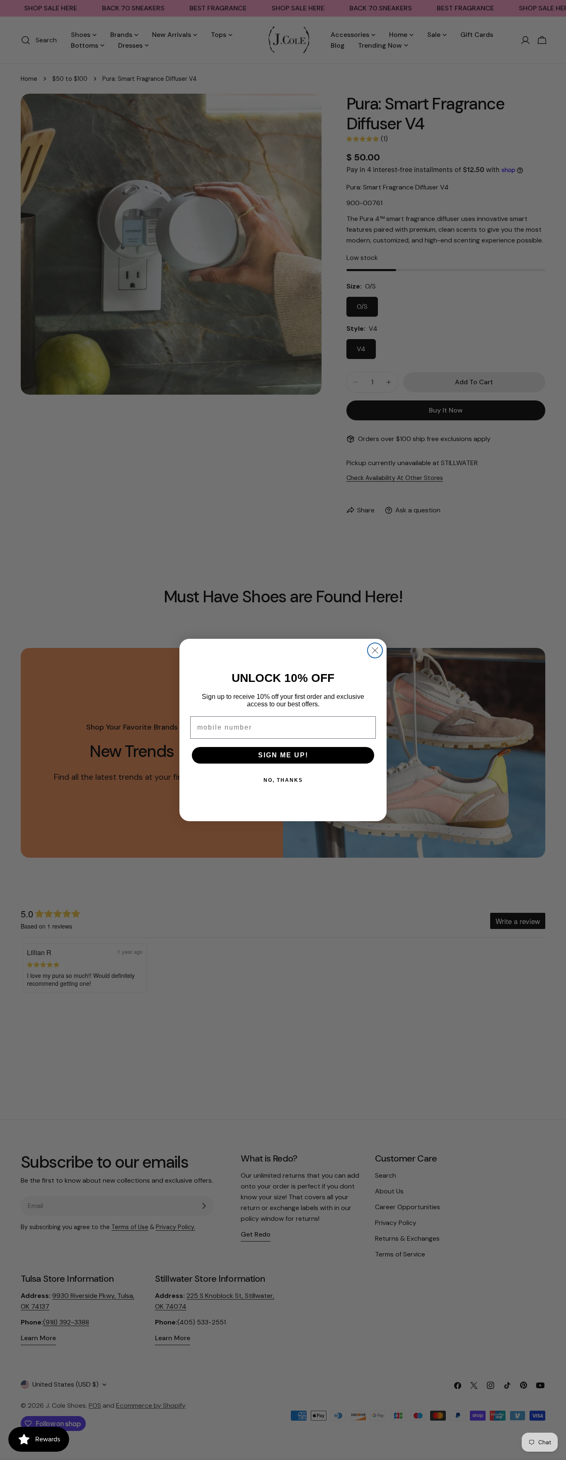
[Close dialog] (375, 650)
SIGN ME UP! (283, 755)
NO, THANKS (283, 780)
